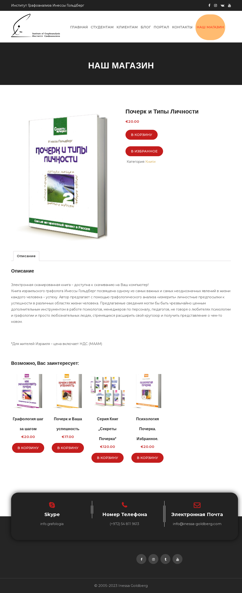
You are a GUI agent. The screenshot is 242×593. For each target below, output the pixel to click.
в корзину (141, 135)
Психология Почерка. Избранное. (147, 429)
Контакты (182, 27)
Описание (26, 256)
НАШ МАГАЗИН (210, 27)
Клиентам (127, 27)
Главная (79, 27)
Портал (161, 27)
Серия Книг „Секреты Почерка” (107, 429)
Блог (146, 27)
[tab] (26, 256)
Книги (150, 162)
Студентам (102, 27)
